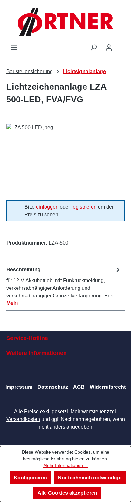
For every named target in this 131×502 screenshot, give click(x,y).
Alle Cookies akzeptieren (67, 493)
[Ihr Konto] (108, 47)
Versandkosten (23, 419)
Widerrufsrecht (108, 387)
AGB (79, 387)
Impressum (18, 387)
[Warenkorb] (120, 45)
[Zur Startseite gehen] (65, 22)
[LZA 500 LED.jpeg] (65, 159)
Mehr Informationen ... (65, 465)
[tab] (63, 286)
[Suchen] (93, 47)
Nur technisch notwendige (89, 477)
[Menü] (14, 47)
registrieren (84, 207)
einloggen (47, 207)
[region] (65, 159)
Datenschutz (53, 387)
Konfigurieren (30, 477)
